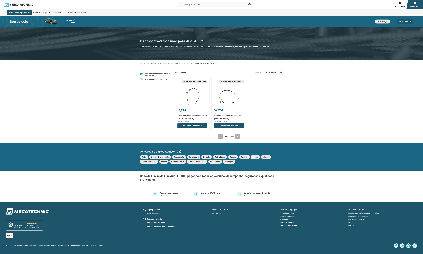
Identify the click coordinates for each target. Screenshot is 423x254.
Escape (233, 157)
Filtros (255, 157)
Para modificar (404, 21)
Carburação (179, 157)
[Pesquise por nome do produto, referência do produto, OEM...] (249, 4)
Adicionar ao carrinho (192, 125)
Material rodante (149, 161)
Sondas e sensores (197, 161)
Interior (266, 157)
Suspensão (215, 161)
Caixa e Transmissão (160, 157)
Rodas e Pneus (177, 161)
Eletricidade (220, 157)
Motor (164, 161)
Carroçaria (194, 157)
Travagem (229, 161)
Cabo (144, 157)
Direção (206, 157)
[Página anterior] (220, 136)
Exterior (244, 157)
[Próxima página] (237, 136)
